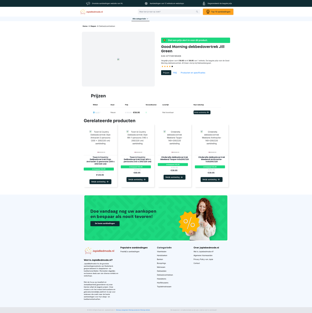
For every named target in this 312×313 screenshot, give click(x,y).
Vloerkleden (161, 251)
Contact (197, 263)
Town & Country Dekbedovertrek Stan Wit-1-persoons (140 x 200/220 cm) (137, 159)
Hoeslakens (161, 279)
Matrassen (161, 267)
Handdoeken (162, 255)
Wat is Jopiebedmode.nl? (204, 251)
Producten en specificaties (193, 72)
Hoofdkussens (162, 283)
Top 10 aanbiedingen (220, 11)
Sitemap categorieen (122, 310)
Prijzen (166, 72)
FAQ (175, 72)
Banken (160, 259)
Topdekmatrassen (164, 286)
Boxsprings (161, 263)
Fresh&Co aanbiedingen (129, 251)
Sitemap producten (134, 310)
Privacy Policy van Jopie (203, 259)
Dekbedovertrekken (165, 275)
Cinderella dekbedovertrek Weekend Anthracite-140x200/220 (211, 159)
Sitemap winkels (145, 310)
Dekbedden (161, 271)
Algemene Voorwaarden (203, 255)
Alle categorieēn (139, 19)
